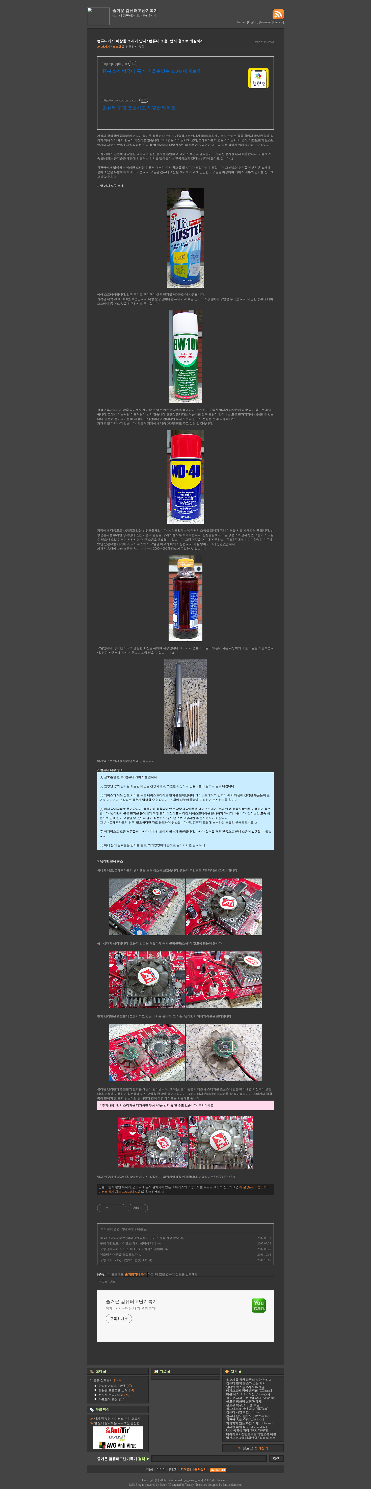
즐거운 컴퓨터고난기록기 (135, 10)
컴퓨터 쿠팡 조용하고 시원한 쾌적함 (139, 107)
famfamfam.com (232, 1484)
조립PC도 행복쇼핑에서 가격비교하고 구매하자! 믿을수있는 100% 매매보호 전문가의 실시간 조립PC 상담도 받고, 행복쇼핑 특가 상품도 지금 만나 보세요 (169, 81)
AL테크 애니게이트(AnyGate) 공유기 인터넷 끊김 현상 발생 (139, 1238)
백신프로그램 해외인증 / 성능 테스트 (250, 1438)
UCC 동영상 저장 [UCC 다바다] (247, 1430)
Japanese (265, 22)
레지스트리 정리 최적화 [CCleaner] (249, 1390)
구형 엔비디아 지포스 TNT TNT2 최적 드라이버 (131, 1249)
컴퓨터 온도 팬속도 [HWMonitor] (248, 1416)
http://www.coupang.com (120, 100)
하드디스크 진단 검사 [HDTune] (247, 1409)
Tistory (189, 1484)
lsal (169, 1480)
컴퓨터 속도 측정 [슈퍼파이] (245, 1419)
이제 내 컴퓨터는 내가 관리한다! (131, 1308)
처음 (149, 1469)
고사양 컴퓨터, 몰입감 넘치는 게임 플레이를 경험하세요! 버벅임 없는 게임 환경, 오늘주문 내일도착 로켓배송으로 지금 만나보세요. (184, 117)
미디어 (161, 1469)
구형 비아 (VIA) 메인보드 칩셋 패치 (124, 1260)
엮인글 (103, 1281)
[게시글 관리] (120, 1208)
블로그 (255, 1448)
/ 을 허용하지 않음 (122, 46)
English (252, 22)
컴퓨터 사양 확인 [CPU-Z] (243, 1412)
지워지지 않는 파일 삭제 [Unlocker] (249, 1423)
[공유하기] (114, 1208)
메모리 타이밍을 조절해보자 (119, 1254)
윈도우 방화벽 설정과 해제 (244, 1401)
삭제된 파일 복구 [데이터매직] (246, 1427)
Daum (163, 1484)
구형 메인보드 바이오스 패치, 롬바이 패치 (128, 1243)
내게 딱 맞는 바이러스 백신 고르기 (117, 1418)
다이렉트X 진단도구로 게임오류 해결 (251, 1434)
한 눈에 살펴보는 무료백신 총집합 (117, 1423)
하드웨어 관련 (110, 1229)
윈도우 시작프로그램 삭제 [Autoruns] (250, 1398)
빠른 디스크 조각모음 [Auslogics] (248, 1394)
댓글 (113, 1281)
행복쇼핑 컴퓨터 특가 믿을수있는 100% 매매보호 (151, 71)
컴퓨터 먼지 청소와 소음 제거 (246, 1383)
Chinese (278, 22)
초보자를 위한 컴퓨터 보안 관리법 (249, 1379)
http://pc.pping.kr (114, 64)
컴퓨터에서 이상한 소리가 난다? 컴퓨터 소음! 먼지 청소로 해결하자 (150, 41)
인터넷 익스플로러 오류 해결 (245, 1387)
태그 (173, 1469)
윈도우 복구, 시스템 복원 (242, 1405)
